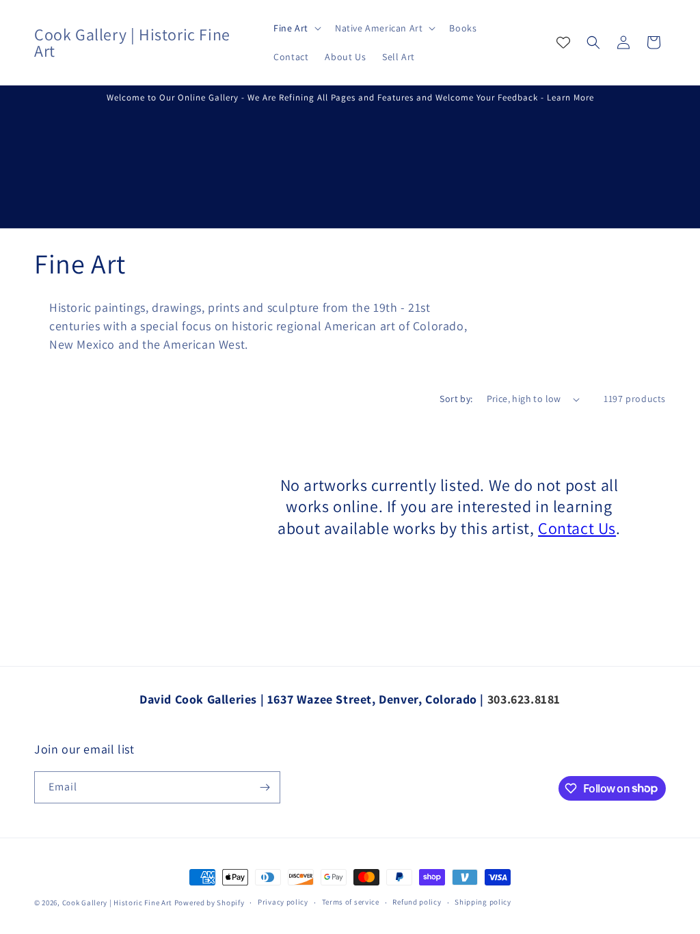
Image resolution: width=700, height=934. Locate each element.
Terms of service (350, 902)
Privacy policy (283, 902)
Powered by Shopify (209, 902)
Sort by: (456, 398)
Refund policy (416, 902)
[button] (296, 28)
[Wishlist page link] (563, 42)
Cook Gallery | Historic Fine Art (117, 902)
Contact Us (577, 528)
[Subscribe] (265, 787)
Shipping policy (483, 902)
